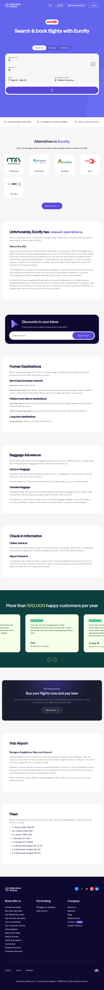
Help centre (41, 911)
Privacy (8, 970)
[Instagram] (92, 890)
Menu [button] (94, 5)
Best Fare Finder (12, 933)
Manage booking (78, 5)
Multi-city (65, 48)
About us (72, 907)
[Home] (13, 5)
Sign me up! (83, 335)
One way (52, 48)
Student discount (13, 947)
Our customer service (15, 925)
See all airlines (50, 206)
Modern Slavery (75, 925)
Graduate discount (14, 951)
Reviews (71, 911)
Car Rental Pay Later (14, 914)
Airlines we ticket (13, 907)
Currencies (10, 944)
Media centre (74, 918)
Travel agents (11, 929)
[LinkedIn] (97, 890)
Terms (18, 970)
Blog (70, 914)
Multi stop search (13, 940)
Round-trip (39, 48)
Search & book (12, 936)
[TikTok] (87, 890)
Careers (71, 922)
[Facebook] (77, 890)
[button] (50, 5)
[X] (82, 890)
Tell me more (50, 710)
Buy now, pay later (13, 911)
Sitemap (29, 970)
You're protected (13, 922)
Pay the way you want (15, 918)
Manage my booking (45, 907)
